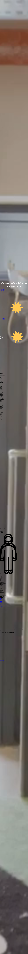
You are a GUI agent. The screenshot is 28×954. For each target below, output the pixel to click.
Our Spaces (7, 40)
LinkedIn (12, 930)
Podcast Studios (8, 131)
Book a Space (6, 129)
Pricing (4, 126)
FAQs (6, 44)
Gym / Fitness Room (9, 134)
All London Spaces (7, 64)
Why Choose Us (8, 37)
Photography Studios (9, 133)
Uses (4, 127)
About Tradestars (8, 39)
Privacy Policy (3, 931)
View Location (3, 454)
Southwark (7, 124)
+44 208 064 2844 (9, 925)
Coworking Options (3, 319)
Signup (2, 911)
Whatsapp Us (3, 925)
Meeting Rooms (8, 130)
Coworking (5, 128)
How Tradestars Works (4, 915)
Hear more (2, 660)
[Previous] (0, 396)
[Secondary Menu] (1, 151)
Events (6, 43)
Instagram (8, 930)
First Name (2, 907)
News (6, 42)
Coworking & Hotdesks (5, 675)
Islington (7, 108)
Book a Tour (2, 136)
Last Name (2, 908)
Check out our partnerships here (6, 758)
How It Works (8, 41)
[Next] (1, 396)
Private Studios (2, 290)
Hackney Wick (8, 83)
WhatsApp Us (3, 953)
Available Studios (7, 47)
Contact (6, 46)
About (5, 36)
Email (1, 909)
